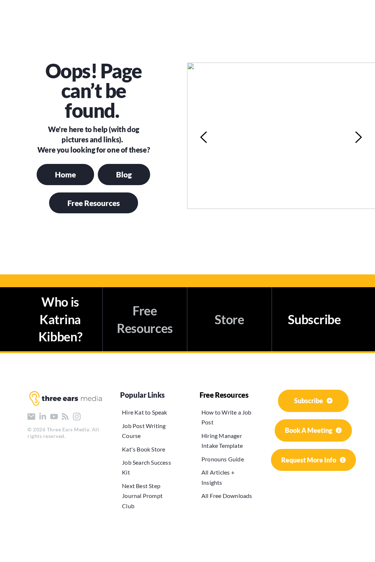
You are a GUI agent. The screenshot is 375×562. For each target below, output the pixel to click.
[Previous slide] (204, 137)
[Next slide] (358, 137)
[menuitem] (147, 412)
